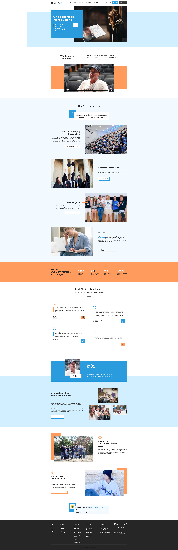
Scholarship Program (76, 530)
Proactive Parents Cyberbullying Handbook (104, 530)
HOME (52, 524)
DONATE (52, 531)
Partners (61, 534)
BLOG (102, 2)
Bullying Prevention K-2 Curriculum (90, 530)
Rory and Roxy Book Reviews (105, 532)
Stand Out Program (89, 528)
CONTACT (52, 536)
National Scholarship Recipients (77, 533)
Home (70, 2)
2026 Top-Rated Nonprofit (98, 507)
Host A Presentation (89, 526)
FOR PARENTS (96, 2)
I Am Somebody (76, 526)
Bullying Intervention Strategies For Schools (90, 533)
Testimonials (62, 528)
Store (106, 2)
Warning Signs (102, 526)
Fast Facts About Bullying (89, 536)
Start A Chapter (76, 528)
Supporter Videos (77, 540)
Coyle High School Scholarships (77, 539)
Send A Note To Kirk (77, 542)
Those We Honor (62, 526)
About (75, 2)
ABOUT (52, 526)
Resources (61, 531)
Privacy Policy (96, 547)
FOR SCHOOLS (88, 2)
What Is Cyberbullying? (104, 528)
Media (61, 529)
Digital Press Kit (62, 532)
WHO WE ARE (62, 524)
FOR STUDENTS (81, 2)
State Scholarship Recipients (77, 536)
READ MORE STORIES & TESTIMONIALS (87, 351)
